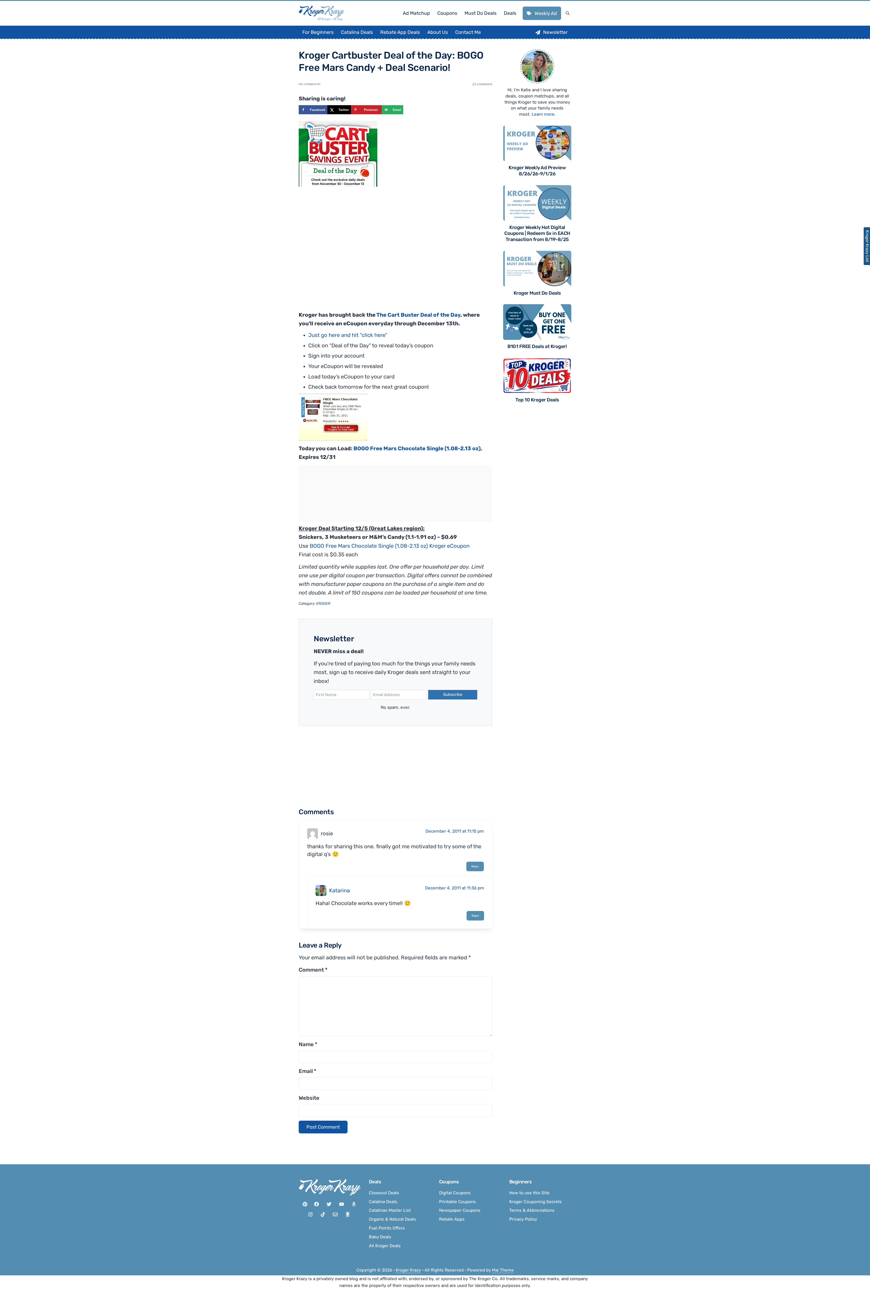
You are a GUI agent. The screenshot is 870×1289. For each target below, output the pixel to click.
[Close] (495, 587)
